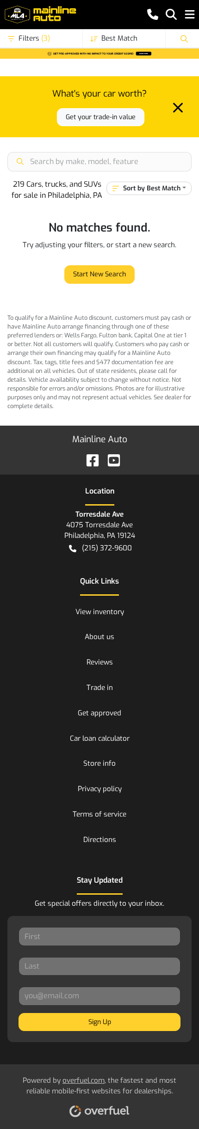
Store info (99, 763)
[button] (152, 14)
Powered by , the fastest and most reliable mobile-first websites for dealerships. (99, 1086)
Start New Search (99, 274)
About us (99, 636)
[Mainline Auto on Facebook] (89, 460)
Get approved (99, 713)
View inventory (99, 611)
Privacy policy (100, 788)
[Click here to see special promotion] (99, 53)
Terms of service (99, 814)
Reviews (100, 662)
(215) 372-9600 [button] (107, 548)
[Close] (178, 107)
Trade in (100, 687)
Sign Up (99, 1022)
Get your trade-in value (101, 117)
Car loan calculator (100, 738)
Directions (99, 839)
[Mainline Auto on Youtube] (110, 460)
